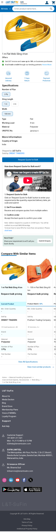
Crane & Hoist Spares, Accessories (15, 380)
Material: (4, 339)
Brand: (3, 332)
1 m (5, 104)
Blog (4, 403)
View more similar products (39, 367)
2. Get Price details (13, 207)
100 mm (7, 114)
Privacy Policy (27, 525)
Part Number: (6, 354)
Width (4, 109)
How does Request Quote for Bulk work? (22, 166)
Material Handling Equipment (20, 377)
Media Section (8, 399)
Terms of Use (27, 522)
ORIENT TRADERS (16, 153)
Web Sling (35, 380)
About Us (6, 396)
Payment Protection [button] (46, 79)
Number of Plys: (7, 347)
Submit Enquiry (45, 241)
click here (8, 231)
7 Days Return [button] (26, 79)
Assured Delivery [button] (8, 79)
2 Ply (6, 94)
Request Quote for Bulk (28, 160)
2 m (14, 104)
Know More (46, 65)
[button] (53, 2)
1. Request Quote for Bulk (15, 194)
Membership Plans (10, 410)
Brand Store (7, 406)
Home (4, 377)
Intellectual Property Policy (27, 529)
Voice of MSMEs (9, 413)
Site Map (27, 519)
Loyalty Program (9, 416)
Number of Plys (9, 89)
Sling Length (7, 99)
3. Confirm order (11, 215)
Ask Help (6, 426)
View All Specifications (28, 362)
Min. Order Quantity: (8, 309)
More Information (12, 137)
